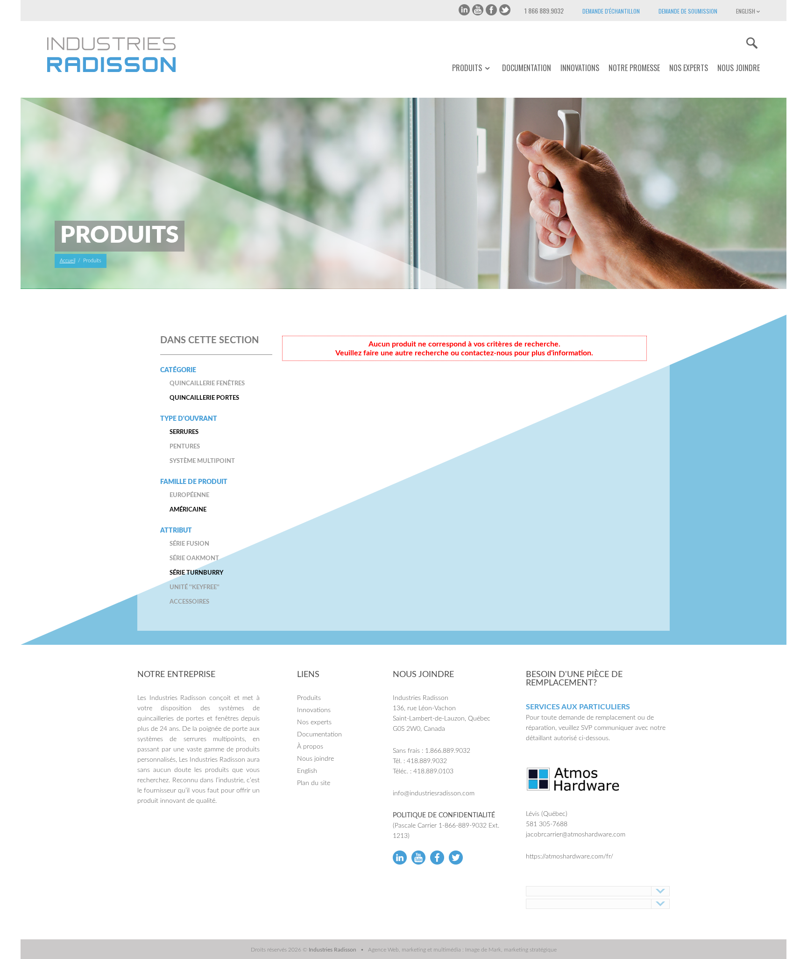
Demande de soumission (687, 11)
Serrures (184, 432)
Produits (467, 68)
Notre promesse (634, 68)
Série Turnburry (196, 573)
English (746, 11)
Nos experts (688, 68)
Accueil (67, 260)
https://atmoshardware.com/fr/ (569, 856)
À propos (310, 746)
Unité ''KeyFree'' (194, 587)
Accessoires (189, 602)
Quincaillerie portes (204, 398)
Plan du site (313, 783)
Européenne (189, 495)
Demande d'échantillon (611, 11)
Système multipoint (202, 461)
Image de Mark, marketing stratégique (511, 949)
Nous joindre (738, 68)
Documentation (526, 68)
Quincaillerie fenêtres (207, 384)
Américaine (188, 510)
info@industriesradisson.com (433, 793)
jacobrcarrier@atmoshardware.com (575, 834)
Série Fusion (189, 544)
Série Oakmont (194, 558)
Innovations (579, 68)
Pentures (185, 447)
